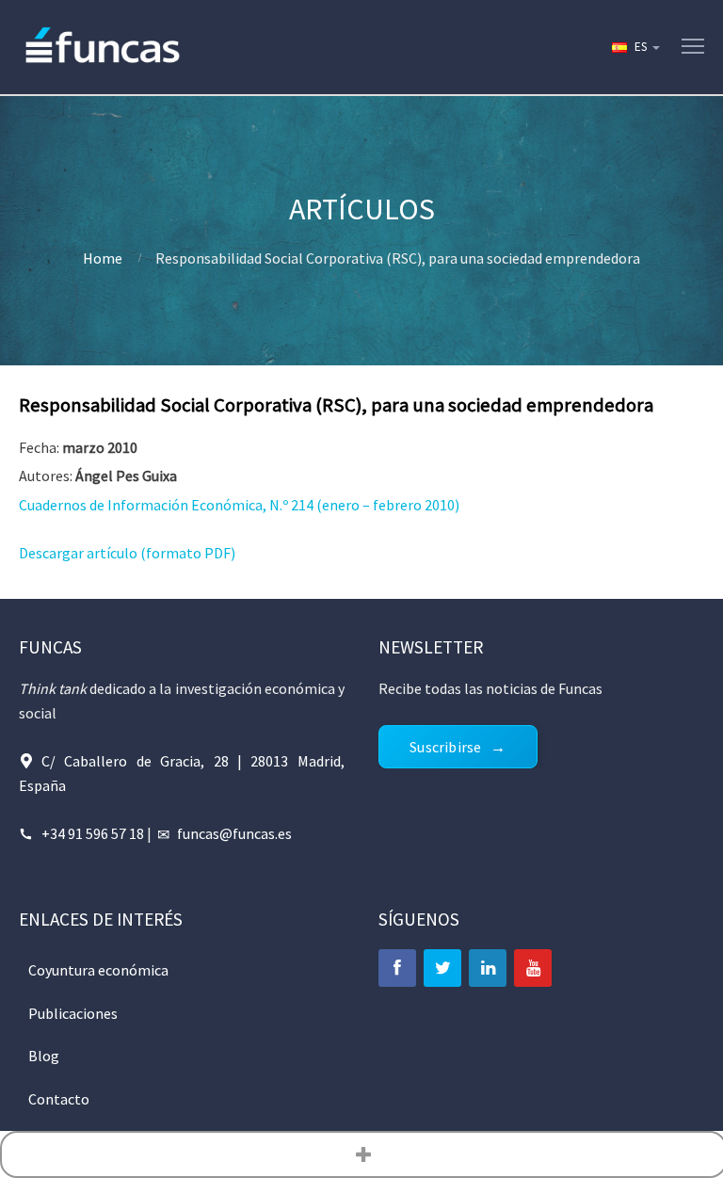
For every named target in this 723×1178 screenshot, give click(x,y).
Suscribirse (445, 746)
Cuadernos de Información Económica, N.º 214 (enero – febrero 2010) (239, 504)
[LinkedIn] (487, 968)
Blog (43, 1055)
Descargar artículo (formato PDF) (127, 552)
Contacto (58, 1098)
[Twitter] (442, 968)
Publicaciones (73, 1013)
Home (102, 258)
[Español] (634, 47)
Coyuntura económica (98, 969)
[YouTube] (533, 968)
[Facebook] (397, 968)
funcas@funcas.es (234, 833)
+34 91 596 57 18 (92, 833)
